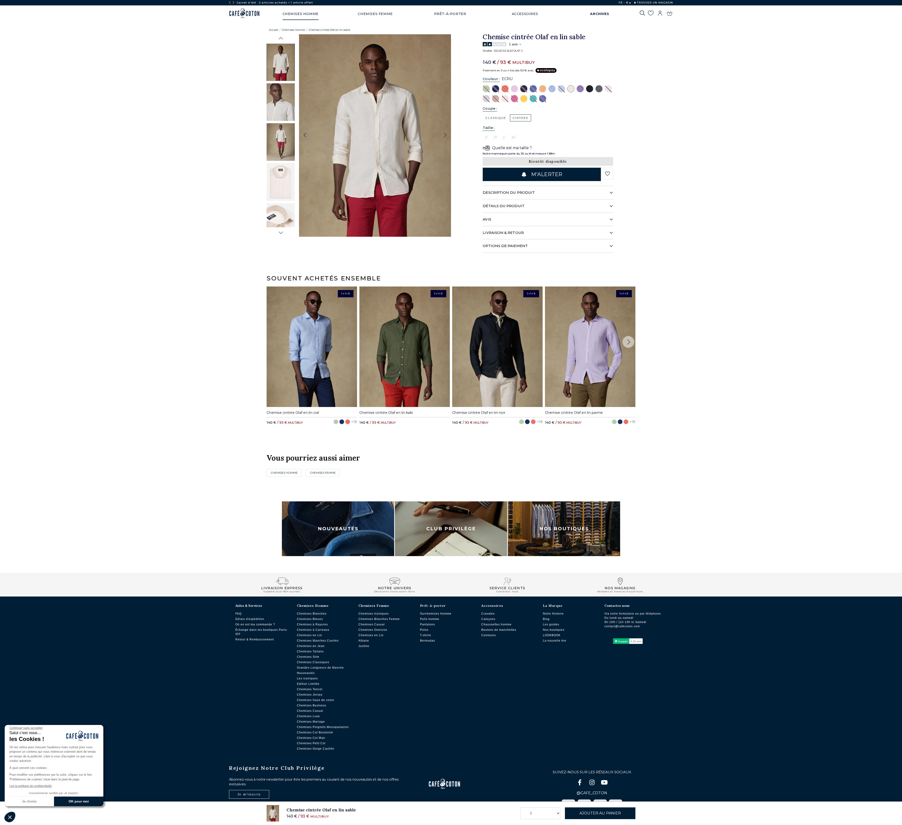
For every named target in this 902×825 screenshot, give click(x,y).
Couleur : (491, 79)
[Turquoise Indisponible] (561, 88)
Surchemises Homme (435, 613)
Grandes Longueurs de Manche (320, 667)
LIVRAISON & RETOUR (503, 232)
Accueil (273, 29)
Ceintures (488, 635)
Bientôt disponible (548, 161)
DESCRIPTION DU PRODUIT (509, 192)
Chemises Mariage (311, 721)
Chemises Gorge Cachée (315, 748)
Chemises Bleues (310, 619)
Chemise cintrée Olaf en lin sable (329, 29)
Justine (363, 646)
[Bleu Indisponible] (533, 88)
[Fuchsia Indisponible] (514, 98)
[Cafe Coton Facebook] (580, 783)
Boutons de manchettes (498, 629)
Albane (363, 640)
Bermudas (427, 640)
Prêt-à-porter (433, 606)
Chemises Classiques (313, 662)
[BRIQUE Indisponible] (505, 88)
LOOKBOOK (551, 635)
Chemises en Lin (309, 635)
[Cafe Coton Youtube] (604, 783)
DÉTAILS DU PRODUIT (503, 206)
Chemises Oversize (372, 629)
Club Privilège (451, 528)
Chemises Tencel (310, 689)
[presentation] (230, 2)
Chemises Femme (323, 472)
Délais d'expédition (249, 619)
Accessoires (492, 606)
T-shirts (425, 635)
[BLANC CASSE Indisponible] (505, 98)
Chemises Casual (310, 711)
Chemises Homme (293, 29)
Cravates (488, 613)
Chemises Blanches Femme (379, 619)
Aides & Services (248, 606)
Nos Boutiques (564, 528)
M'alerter (546, 174)
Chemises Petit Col (311, 743)
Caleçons (488, 619)
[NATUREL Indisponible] (495, 98)
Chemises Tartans (310, 651)
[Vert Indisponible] (486, 88)
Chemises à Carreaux (313, 629)
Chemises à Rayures (312, 624)
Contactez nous (617, 606)
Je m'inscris (249, 794)
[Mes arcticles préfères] (650, 14)
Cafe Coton (244, 13)
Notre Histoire (553, 613)
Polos (424, 629)
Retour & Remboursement (254, 639)
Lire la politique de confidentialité (30, 786)
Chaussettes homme (496, 624)
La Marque (553, 606)
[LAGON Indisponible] (533, 98)
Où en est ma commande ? (255, 624)
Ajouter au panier (600, 813)
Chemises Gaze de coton (315, 700)
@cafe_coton (592, 793)
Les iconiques (307, 678)
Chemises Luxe (308, 716)
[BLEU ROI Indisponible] (495, 88)
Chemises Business (311, 705)
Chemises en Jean (311, 646)
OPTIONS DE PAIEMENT (505, 246)
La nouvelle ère (554, 640)
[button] (281, 38)
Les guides (551, 624)
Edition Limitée (308, 684)
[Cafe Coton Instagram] (592, 783)
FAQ (238, 613)
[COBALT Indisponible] (542, 98)
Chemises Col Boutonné (315, 732)
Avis (487, 219)
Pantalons (427, 624)
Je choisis (29, 801)
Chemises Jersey (310, 694)
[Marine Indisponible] (523, 88)
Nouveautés (338, 528)
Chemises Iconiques (373, 613)
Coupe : (490, 108)
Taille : (489, 127)
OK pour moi (79, 801)
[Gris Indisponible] (486, 98)
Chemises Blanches (312, 613)
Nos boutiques (553, 629)
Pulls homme (429, 619)
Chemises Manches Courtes (318, 640)
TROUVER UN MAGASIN (654, 2)
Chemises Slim (308, 656)
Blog (546, 619)
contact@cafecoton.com (622, 626)
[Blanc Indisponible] (608, 88)
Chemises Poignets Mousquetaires (323, 727)
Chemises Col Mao (311, 738)
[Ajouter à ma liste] (607, 173)
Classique (495, 118)
